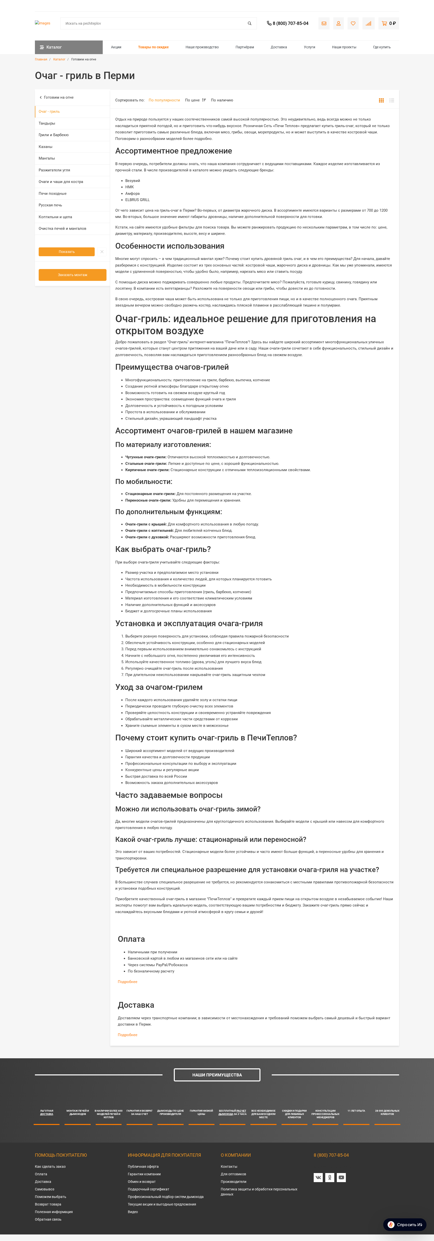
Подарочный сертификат (148, 1189)
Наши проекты (344, 47)
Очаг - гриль (49, 111)
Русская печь (50, 205)
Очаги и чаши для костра (61, 181)
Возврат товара (48, 1204)
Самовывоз (44, 1189)
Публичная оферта (143, 1166)
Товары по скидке (153, 47)
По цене (193, 100)
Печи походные (53, 193)
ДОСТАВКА (46, 1114)
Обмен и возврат (142, 1182)
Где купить (382, 47)
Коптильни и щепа (55, 217)
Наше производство (202, 47)
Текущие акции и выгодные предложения (162, 1204)
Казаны (45, 146)
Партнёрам (245, 47)
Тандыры (47, 123)
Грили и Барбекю (54, 135)
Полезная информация (54, 1212)
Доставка (279, 47)
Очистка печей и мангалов (62, 228)
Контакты (229, 1166)
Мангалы (47, 158)
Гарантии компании (144, 1174)
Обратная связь (48, 1219)
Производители (233, 1182)
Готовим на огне (59, 97)
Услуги (309, 47)
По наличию (222, 100)
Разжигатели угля (54, 170)
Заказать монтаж (72, 275)
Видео (133, 1212)
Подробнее (127, 982)
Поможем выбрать (50, 1197)
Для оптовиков (233, 1174)
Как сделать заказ (50, 1166)
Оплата (41, 1174)
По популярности (164, 100)
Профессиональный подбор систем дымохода (166, 1197)
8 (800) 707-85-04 (331, 1155)
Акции (116, 47)
